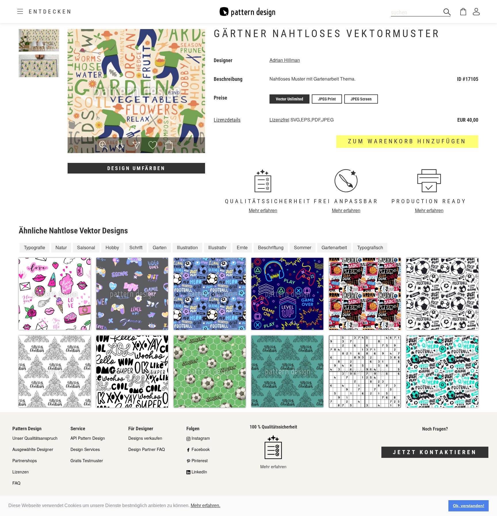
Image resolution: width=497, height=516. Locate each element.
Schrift (135, 247)
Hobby (112, 247)
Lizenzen (20, 472)
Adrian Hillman (284, 60)
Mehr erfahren (263, 210)
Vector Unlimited (289, 99)
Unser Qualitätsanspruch (35, 438)
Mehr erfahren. (205, 505)
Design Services (85, 449)
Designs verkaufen (145, 438)
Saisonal (86, 247)
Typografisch (370, 247)
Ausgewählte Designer (32, 449)
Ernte (242, 247)
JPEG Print (327, 99)
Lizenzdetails (227, 120)
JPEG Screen (361, 99)
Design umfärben (136, 168)
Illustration (187, 247)
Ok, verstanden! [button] (468, 505)
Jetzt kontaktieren (435, 452)
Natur (61, 247)
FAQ (16, 483)
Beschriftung (271, 247)
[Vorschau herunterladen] (120, 146)
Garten (160, 247)
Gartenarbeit (334, 247)
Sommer (302, 247)
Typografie (34, 247)
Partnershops (24, 460)
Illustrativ (217, 247)
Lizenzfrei (279, 119)
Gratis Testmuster (86, 460)
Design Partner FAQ (146, 449)
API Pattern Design (87, 438)
